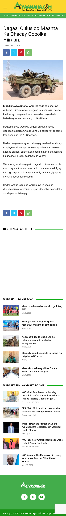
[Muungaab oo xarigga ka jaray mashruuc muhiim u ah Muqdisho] (11, 325)
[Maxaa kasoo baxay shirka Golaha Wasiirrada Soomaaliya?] (11, 372)
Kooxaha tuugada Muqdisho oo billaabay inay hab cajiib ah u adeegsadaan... (38, 340)
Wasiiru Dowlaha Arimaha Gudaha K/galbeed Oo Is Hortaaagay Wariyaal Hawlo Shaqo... (41, 426)
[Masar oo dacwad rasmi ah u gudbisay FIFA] (11, 310)
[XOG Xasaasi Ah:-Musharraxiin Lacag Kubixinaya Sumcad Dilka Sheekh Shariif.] (11, 459)
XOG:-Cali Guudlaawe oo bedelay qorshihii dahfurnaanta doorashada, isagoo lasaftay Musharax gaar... (41, 395)
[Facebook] (6, 52)
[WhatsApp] (28, 52)
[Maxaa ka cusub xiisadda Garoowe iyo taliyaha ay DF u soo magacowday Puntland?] (11, 357)
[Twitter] (14, 52)
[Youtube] (41, 497)
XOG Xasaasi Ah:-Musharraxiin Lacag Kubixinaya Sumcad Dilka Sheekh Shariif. (41, 458)
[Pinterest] (21, 52)
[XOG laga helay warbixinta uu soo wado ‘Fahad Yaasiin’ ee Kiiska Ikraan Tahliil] (11, 443)
